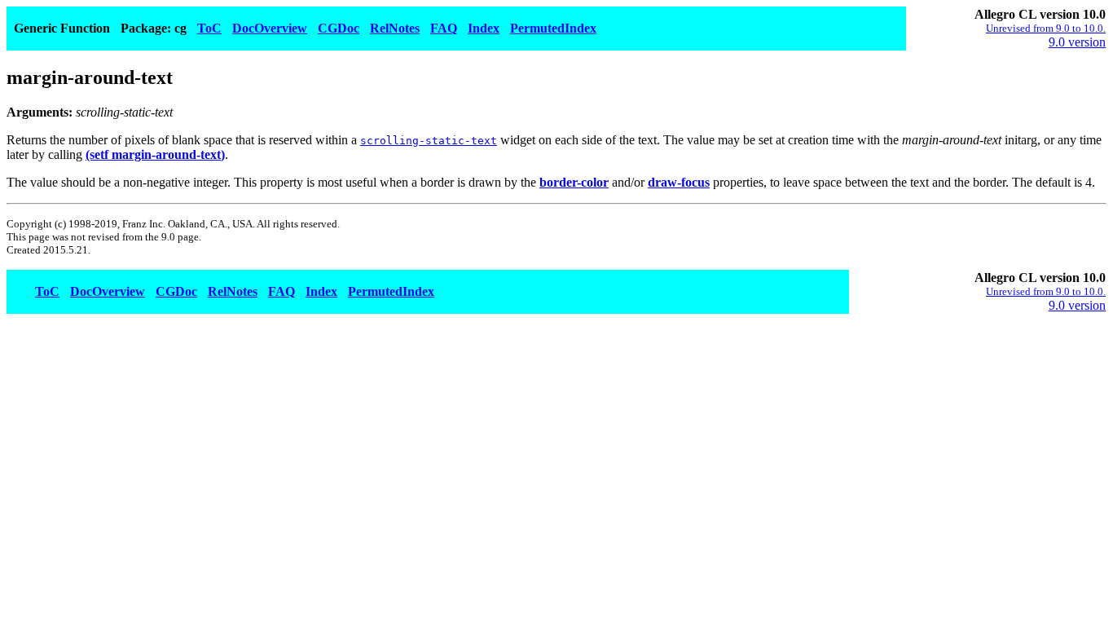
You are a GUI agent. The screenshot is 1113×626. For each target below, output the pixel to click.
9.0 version (1077, 42)
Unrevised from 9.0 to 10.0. (1046, 28)
